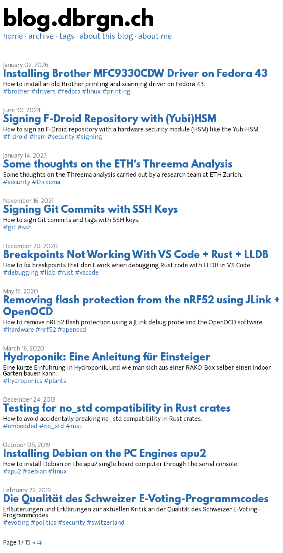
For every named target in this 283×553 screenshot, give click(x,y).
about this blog (106, 36)
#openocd (71, 330)
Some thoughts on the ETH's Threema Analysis (118, 165)
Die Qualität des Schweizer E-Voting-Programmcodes (136, 500)
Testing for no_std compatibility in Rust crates (117, 409)
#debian (34, 472)
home (13, 36)
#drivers (43, 92)
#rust (65, 273)
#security (60, 137)
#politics (43, 523)
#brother (16, 92)
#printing (116, 92)
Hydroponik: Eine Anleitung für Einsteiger (106, 358)
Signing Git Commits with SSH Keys (90, 210)
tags (66, 36)
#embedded (20, 427)
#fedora (68, 92)
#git (9, 228)
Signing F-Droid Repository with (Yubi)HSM (109, 120)
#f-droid (15, 137)
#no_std (51, 427)
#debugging (20, 273)
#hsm (37, 137)
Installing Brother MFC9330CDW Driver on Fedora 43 (135, 74)
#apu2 (12, 472)
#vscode (87, 273)
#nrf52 (45, 330)
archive (41, 36)
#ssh (24, 228)
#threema (46, 183)
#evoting (16, 523)
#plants (55, 381)
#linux (91, 92)
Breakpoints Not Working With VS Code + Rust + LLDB (135, 255)
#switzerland (106, 523)
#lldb (48, 273)
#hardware (18, 330)
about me (155, 36)
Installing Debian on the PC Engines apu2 (104, 454)
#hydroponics (22, 381)
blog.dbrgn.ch (78, 20)
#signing (89, 137)
